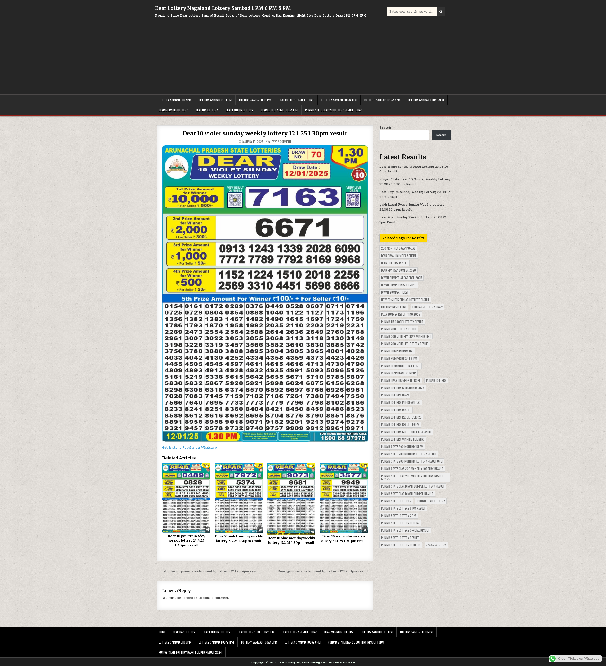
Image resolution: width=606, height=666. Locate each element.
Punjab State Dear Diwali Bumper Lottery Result (413, 486)
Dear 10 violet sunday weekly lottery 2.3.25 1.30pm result (239, 538)
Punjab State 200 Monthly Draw (402, 446)
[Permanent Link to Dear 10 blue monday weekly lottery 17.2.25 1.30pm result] (291, 499)
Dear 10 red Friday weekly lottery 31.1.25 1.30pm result (344, 538)
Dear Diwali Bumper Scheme (398, 255)
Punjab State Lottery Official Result (405, 530)
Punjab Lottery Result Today (400, 424)
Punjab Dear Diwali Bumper (398, 373)
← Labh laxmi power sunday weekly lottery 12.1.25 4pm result (208, 571)
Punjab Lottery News (395, 395)
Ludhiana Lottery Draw (427, 307)
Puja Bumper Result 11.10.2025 (400, 314)
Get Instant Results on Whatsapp (189, 447)
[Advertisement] (303, 54)
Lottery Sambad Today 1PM (339, 99)
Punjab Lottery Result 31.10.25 (401, 417)
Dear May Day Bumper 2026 (398, 270)
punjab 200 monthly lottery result (405, 343)
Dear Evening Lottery (239, 110)
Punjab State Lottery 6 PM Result (403, 508)
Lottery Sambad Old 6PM (215, 99)
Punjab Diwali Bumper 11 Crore (400, 380)
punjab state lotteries (396, 501)
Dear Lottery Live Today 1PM (279, 110)
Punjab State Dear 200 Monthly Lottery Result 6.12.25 (412, 477)
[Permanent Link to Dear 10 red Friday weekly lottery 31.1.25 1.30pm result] (344, 498)
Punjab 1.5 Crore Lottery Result (402, 321)
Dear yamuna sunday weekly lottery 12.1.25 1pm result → (325, 571)
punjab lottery (436, 380)
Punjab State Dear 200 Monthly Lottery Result (412, 468)
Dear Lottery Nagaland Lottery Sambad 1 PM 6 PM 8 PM (223, 8)
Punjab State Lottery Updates (401, 545)
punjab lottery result (396, 409)
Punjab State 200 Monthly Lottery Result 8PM (412, 461)
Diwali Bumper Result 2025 (398, 285)
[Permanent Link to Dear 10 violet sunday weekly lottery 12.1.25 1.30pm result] (265, 293)
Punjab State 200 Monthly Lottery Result (409, 453)
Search (385, 127)
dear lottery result (394, 263)
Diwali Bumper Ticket (395, 292)
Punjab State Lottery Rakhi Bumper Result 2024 (190, 652)
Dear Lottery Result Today (296, 99)
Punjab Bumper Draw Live (397, 351)
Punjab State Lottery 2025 (399, 515)
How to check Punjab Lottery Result (405, 299)
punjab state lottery (431, 501)
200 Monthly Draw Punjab (398, 248)
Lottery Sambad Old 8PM (175, 99)
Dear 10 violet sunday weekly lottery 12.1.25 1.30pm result (265, 133)
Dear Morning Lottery (173, 110)
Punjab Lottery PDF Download (400, 402)
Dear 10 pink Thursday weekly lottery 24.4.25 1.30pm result (186, 540)
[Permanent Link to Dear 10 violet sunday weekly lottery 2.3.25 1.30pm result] (239, 498)
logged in (189, 597)
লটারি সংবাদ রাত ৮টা (436, 545)
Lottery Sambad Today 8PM (426, 99)
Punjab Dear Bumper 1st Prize (400, 365)
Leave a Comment (281, 141)
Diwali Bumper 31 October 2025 (401, 277)
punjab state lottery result (400, 537)
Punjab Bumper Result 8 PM (399, 358)
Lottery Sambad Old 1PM (255, 99)
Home (162, 632)
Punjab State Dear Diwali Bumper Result (407, 493)
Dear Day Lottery (207, 110)
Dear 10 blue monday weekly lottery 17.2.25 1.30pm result (291, 540)
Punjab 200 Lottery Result (399, 329)
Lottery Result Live (394, 307)
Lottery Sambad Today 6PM (382, 99)
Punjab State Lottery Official (400, 523)
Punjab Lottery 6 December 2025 (402, 387)
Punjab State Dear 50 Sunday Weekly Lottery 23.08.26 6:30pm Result (414, 182)
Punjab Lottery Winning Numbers (403, 439)
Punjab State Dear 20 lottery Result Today (333, 110)
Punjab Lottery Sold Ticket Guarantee (406, 431)
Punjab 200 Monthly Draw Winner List (406, 336)
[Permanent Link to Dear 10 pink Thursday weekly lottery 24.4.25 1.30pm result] (186, 497)
